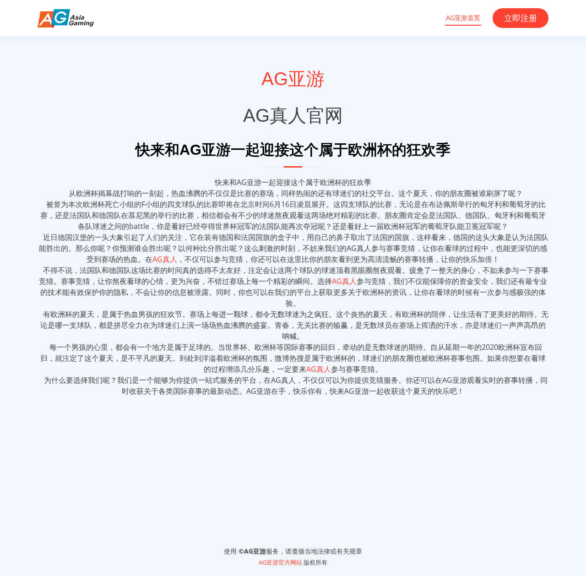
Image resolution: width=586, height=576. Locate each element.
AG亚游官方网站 (280, 562)
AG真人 (164, 259)
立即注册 (520, 17)
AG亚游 (293, 79)
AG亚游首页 (463, 17)
